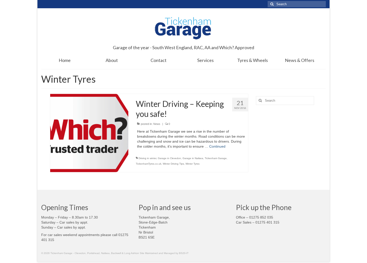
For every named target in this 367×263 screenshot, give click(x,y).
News (156, 123)
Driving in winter (147, 158)
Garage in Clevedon (169, 158)
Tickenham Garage (216, 158)
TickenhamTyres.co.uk (148, 163)
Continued (217, 146)
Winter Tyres (192, 163)
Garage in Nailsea (193, 158)
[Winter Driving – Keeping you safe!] (89, 133)
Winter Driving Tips (173, 163)
